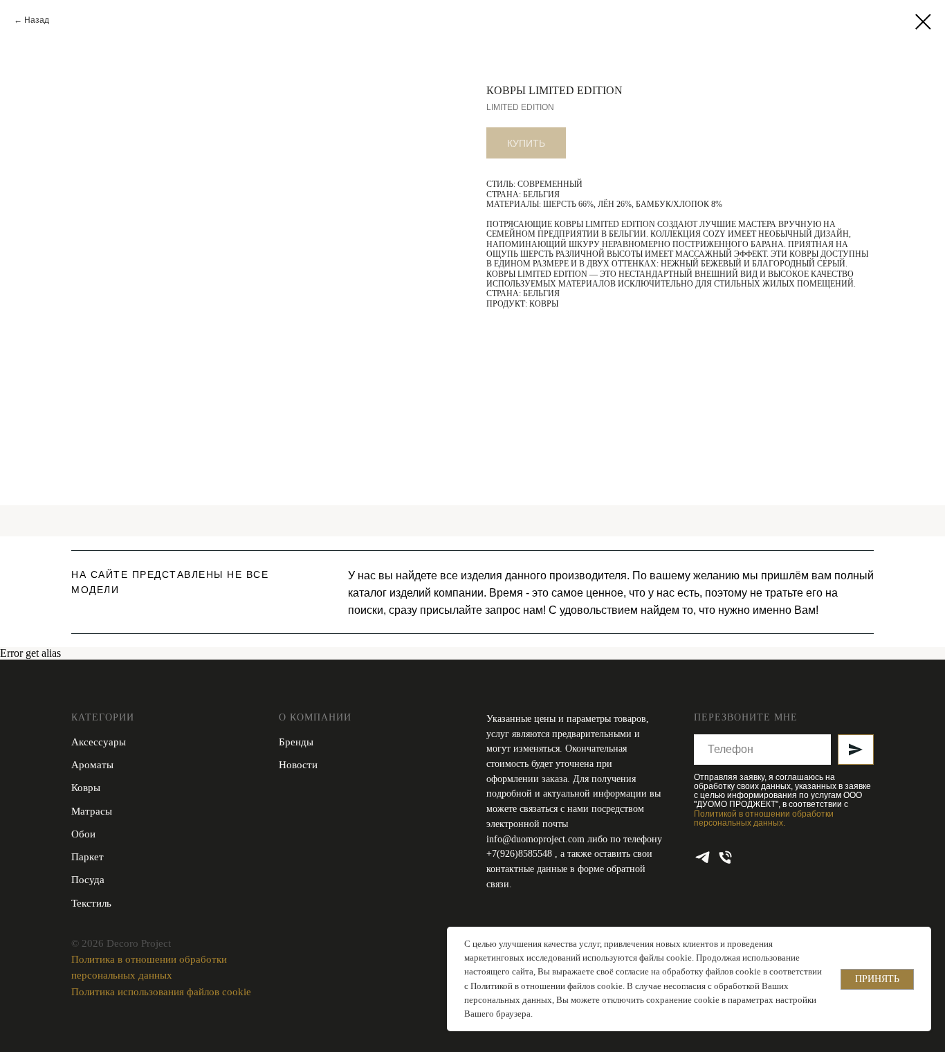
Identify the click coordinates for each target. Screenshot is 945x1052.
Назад (36, 20)
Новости (298, 764)
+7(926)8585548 (520, 854)
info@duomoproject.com (535, 839)
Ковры (85, 787)
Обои (83, 834)
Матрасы (91, 811)
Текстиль (91, 903)
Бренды (296, 741)
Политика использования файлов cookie (161, 991)
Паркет (87, 856)
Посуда (87, 879)
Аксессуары (98, 741)
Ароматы (92, 764)
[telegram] (702, 857)
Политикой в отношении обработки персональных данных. (764, 818)
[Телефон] (725, 857)
